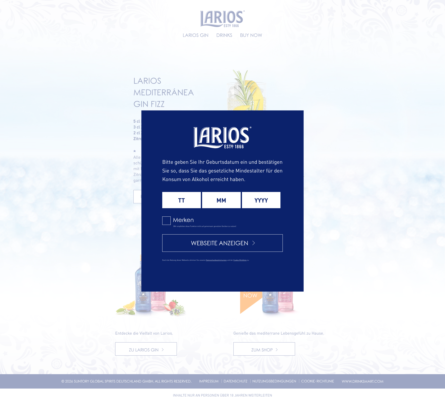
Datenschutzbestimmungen (216, 260)
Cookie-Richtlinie (240, 260)
